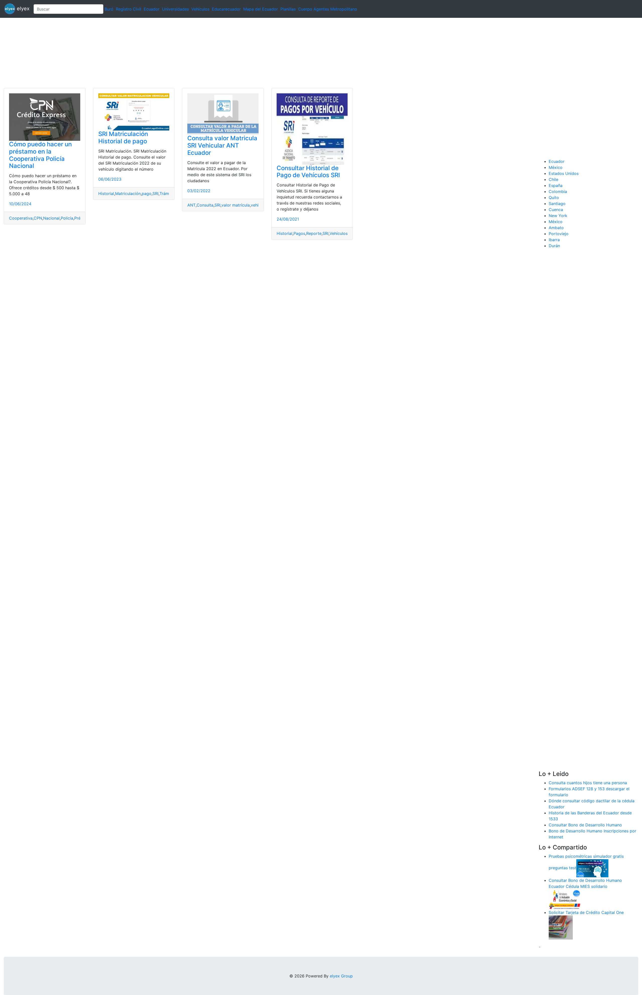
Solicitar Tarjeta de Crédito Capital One (586, 912)
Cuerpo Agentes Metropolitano (327, 9)
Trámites (167, 193)
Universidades (175, 9)
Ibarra (554, 239)
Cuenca (556, 209)
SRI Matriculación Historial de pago (123, 137)
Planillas (288, 9)
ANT (191, 205)
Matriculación (128, 193)
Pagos (299, 233)
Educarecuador (226, 9)
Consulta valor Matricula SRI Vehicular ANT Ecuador (222, 145)
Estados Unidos (564, 173)
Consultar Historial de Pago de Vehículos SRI (308, 171)
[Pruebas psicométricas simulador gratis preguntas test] (592, 867)
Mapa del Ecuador (260, 9)
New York (558, 215)
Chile (553, 179)
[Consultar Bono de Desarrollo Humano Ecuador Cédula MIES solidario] (565, 898)
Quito (554, 197)
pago (146, 193)
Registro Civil (128, 9)
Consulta (205, 205)
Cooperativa (21, 218)
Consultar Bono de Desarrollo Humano (585, 824)
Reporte (314, 233)
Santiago (557, 203)
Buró (109, 9)
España (556, 185)
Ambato (556, 227)
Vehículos (200, 9)
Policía (67, 218)
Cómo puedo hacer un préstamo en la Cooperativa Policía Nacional (40, 155)
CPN (38, 218)
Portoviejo (559, 233)
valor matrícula (235, 205)
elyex (22, 9)
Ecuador (151, 9)
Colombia (558, 191)
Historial (106, 193)
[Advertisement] (150, 53)
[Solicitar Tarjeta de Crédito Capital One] (561, 927)
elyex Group (341, 975)
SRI (155, 193)
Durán (554, 245)
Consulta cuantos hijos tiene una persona (588, 782)
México (556, 167)
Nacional (51, 218)
